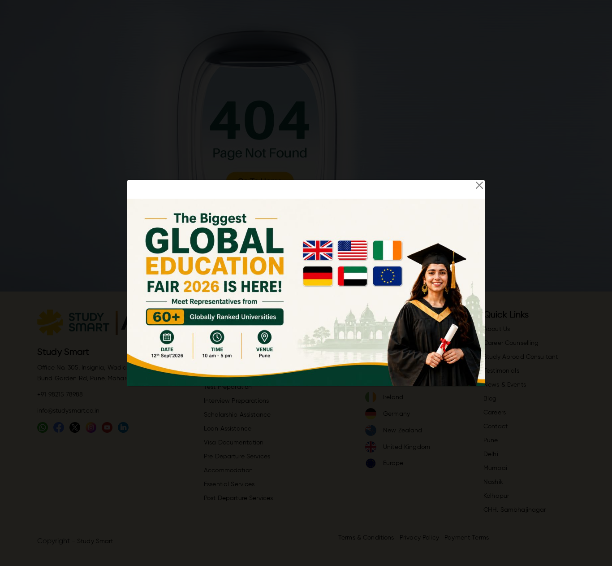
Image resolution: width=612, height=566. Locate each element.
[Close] (479, 185)
